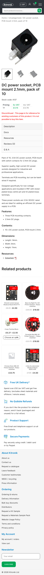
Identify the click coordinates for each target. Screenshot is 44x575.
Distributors (7, 507)
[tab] (22, 126)
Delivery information (10, 498)
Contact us (6, 462)
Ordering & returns (9, 494)
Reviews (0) (9, 144)
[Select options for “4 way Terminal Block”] (11, 323)
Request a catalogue (10, 466)
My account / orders (10, 539)
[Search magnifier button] (39, 10)
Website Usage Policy (11, 519)
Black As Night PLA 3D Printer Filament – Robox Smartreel (32, 304)
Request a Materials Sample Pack (16, 515)
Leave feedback (8, 470)
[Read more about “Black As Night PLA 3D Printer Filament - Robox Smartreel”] (32, 297)
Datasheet (9, 258)
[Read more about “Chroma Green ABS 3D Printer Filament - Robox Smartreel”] (11, 360)
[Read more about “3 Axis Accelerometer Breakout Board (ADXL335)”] (32, 360)
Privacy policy (8, 528)
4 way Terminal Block (11, 329)
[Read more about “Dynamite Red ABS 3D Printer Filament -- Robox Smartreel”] (32, 328)
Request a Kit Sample (11, 511)
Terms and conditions (11, 524)
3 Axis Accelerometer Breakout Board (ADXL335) (32, 367)
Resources (9, 138)
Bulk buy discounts (10, 503)
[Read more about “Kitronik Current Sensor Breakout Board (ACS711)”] (11, 297)
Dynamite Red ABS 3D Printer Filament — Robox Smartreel (32, 336)
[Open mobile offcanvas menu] (40, 4)
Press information (9, 483)
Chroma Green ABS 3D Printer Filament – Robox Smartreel (11, 367)
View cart (6, 543)
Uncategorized (15, 18)
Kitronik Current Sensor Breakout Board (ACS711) (12, 303)
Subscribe (8, 564)
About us (5, 458)
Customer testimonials (11, 475)
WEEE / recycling (9, 479)
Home (4, 18)
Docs (6, 132)
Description (9, 126)
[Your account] (29, 4)
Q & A (6, 149)
